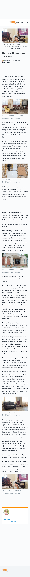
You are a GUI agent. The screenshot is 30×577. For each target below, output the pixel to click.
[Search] (24, 22)
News (8, 62)
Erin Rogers (7, 519)
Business (4, 62)
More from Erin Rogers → (10, 521)
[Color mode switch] (22, 22)
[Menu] (27, 22)
